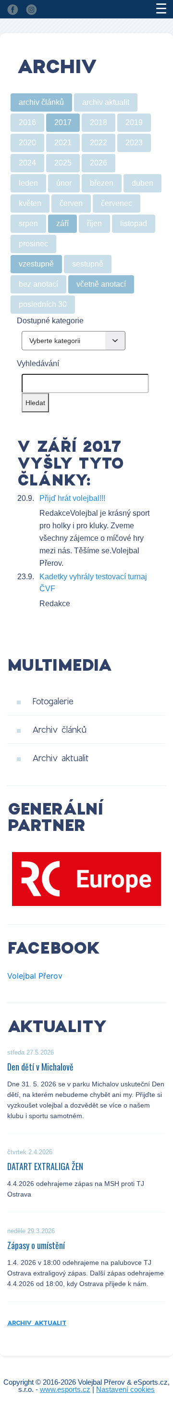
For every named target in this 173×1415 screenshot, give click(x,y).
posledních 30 (43, 304)
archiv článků (41, 102)
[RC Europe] (86, 879)
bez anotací (38, 284)
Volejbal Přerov (34, 976)
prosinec (33, 244)
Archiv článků (59, 729)
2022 (98, 143)
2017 (63, 122)
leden (28, 183)
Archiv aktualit (60, 757)
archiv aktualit (105, 102)
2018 (98, 122)
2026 (98, 163)
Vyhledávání (38, 363)
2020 (27, 143)
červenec (116, 203)
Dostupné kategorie (50, 321)
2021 (63, 143)
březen (101, 183)
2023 (134, 143)
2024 (27, 163)
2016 (27, 122)
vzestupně (36, 264)
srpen (28, 223)
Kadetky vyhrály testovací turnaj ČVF (93, 583)
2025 (63, 163)
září (62, 223)
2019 (134, 122)
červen (71, 203)
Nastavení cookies (125, 1389)
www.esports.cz (65, 1389)
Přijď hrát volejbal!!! (72, 498)
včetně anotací (101, 284)
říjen (94, 223)
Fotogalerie (53, 701)
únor (64, 183)
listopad (133, 223)
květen (30, 203)
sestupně (87, 264)
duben (142, 183)
